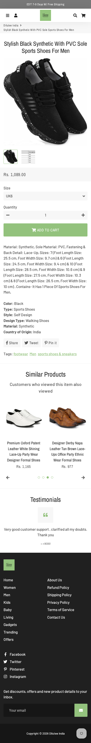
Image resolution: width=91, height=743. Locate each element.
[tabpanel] (24, 433)
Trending (11, 632)
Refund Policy (58, 587)
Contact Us (56, 617)
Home (8, 580)
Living (8, 617)
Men (33, 354)
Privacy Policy (58, 602)
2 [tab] (43, 477)
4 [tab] (52, 477)
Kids (7, 602)
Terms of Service (60, 609)
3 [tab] (48, 477)
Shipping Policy (59, 594)
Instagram (17, 676)
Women (10, 587)
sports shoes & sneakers (57, 354)
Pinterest (17, 669)
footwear (20, 354)
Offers (8, 639)
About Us (54, 580)
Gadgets (10, 624)
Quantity (10, 207)
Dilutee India (11, 25)
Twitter (15, 661)
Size (7, 188)
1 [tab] (39, 477)
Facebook (17, 654)
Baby (8, 609)
